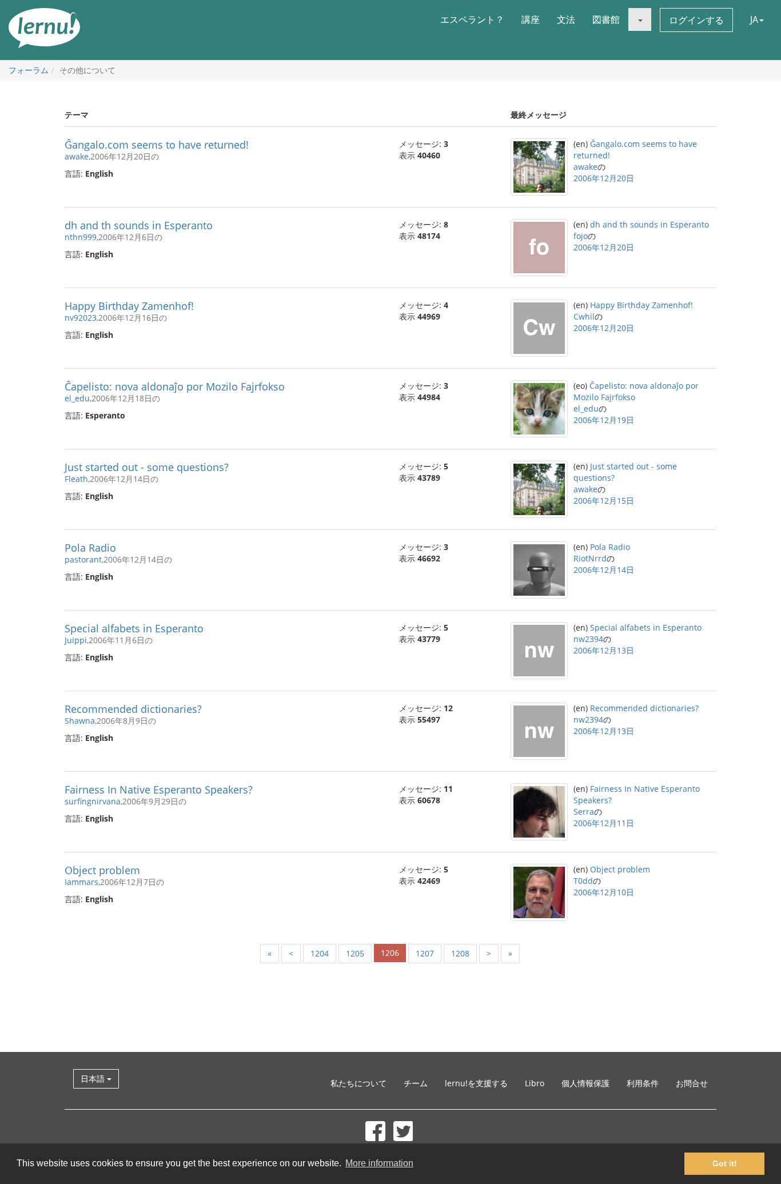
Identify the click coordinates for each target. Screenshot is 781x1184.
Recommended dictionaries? (133, 709)
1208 (460, 953)
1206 (390, 952)
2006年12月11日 (603, 823)
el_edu (77, 398)
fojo (580, 235)
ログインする (696, 20)
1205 (355, 953)
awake (77, 156)
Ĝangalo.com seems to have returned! (157, 145)
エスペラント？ (472, 19)
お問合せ (692, 1083)
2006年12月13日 (603, 650)
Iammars (81, 881)
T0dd (583, 880)
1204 (319, 953)
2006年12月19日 (603, 419)
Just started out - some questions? (147, 467)
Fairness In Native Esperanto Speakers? (159, 789)
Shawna (80, 720)
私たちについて (358, 1083)
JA (754, 19)
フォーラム (29, 70)
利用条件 (643, 1083)
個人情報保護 (585, 1083)
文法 (566, 19)
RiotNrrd (590, 558)
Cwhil (584, 316)
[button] (639, 19)
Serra (583, 811)
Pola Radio (90, 548)
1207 (425, 953)
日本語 (94, 1078)
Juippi (76, 640)
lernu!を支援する (476, 1083)
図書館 (606, 19)
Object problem (102, 870)
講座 (530, 19)
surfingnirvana (93, 801)
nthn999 (81, 237)
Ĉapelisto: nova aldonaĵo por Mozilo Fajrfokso (175, 386)
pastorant (83, 559)
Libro (534, 1083)
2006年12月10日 (603, 892)
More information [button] (379, 1163)
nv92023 (81, 317)
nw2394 (588, 638)
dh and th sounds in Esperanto (139, 225)
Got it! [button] (724, 1163)
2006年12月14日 (603, 569)
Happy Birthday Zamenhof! (129, 306)
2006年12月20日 (603, 178)
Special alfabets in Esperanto (134, 628)
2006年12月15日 (603, 500)
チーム (416, 1083)
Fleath (76, 478)
